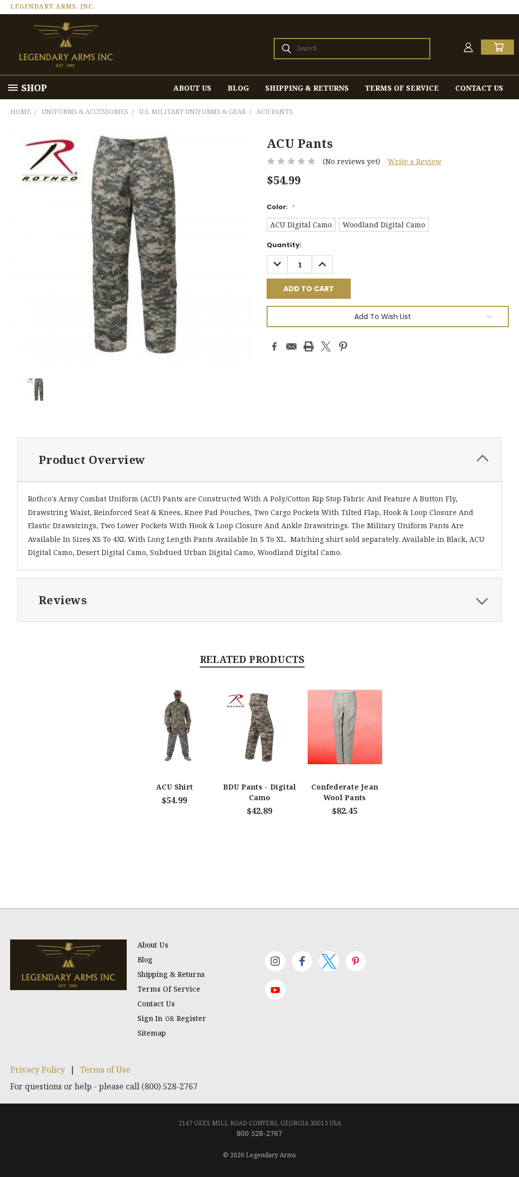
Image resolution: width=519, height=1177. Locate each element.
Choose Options (175, 735)
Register (191, 1018)
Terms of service (402, 88)
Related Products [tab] (252, 659)
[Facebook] (274, 346)
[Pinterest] (343, 346)
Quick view (174, 715)
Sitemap (151, 1033)
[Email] (291, 346)
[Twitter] (326, 346)
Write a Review (414, 161)
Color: (281, 207)
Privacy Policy (37, 1069)
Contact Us (479, 88)
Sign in (150, 1018)
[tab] (259, 460)
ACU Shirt (174, 787)
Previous (503, 1145)
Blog (238, 88)
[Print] (309, 346)
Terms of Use (105, 1069)
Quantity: (284, 245)
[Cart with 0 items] (497, 47)
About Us (192, 88)
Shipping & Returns (307, 88)
